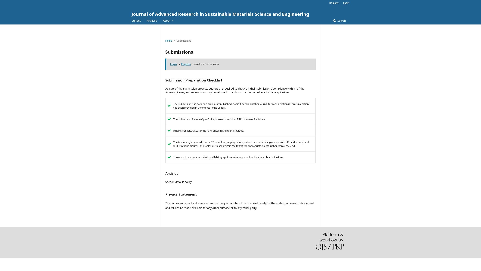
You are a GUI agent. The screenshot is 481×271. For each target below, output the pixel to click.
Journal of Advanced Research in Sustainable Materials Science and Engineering (220, 14)
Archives (152, 20)
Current (136, 20)
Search (341, 20)
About (167, 20)
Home (168, 40)
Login (346, 3)
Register (334, 3)
